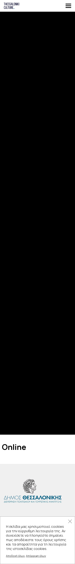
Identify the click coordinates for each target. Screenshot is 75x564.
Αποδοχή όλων (15, 556)
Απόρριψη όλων (36, 556)
